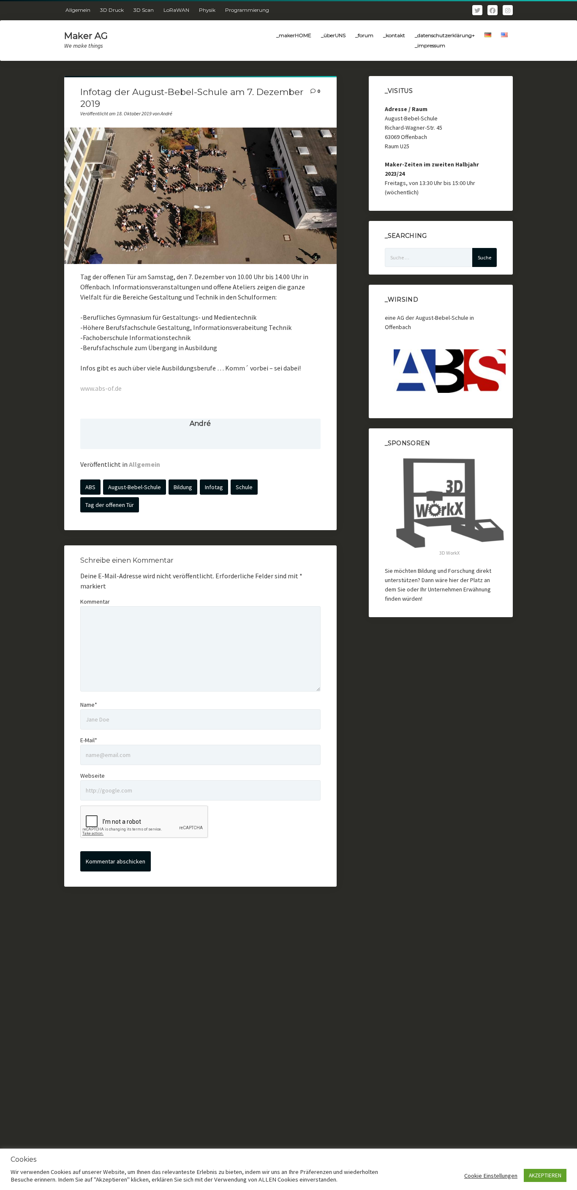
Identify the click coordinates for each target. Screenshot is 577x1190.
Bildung (183, 487)
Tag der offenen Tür (109, 505)
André (200, 423)
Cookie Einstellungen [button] (490, 1175)
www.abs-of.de (101, 388)
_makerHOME (293, 35)
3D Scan (143, 10)
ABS (90, 487)
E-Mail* (88, 740)
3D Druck (112, 10)
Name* (88, 704)
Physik (207, 10)
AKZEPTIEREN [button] (545, 1175)
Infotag (214, 487)
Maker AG (86, 35)
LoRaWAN (176, 10)
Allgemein (77, 10)
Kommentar (95, 601)
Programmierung (247, 10)
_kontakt (394, 35)
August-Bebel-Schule (134, 487)
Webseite (92, 775)
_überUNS (333, 35)
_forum (364, 35)
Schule (244, 487)
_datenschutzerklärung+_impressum (445, 40)
